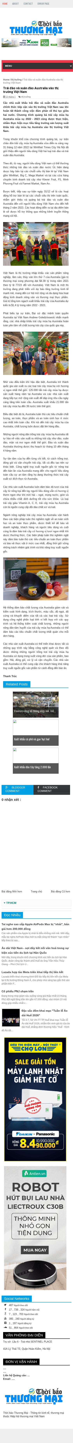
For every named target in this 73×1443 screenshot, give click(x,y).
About (15, 3)
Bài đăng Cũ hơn (60, 891)
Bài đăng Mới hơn (12, 891)
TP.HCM (11, 902)
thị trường (26, 97)
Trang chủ (36, 891)
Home (5, 3)
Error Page (43, 3)
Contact (28, 3)
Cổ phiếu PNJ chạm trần (18, 991)
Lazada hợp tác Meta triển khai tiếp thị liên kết (32, 972)
